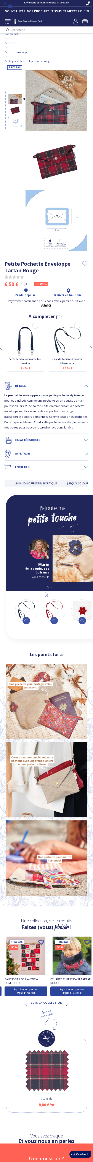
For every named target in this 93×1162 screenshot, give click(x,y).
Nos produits (12, 33)
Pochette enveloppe (16, 52)
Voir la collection (46, 1003)
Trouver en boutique (67, 295)
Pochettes (10, 43)
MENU (8, 23)
